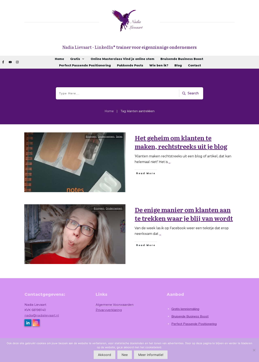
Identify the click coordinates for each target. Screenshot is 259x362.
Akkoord (104, 355)
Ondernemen (106, 136)
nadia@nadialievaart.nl (41, 315)
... (169, 162)
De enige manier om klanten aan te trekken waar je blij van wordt (184, 214)
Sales (119, 136)
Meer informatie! (150, 355)
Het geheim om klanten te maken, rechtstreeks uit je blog (181, 142)
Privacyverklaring (109, 310)
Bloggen (91, 136)
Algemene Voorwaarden (115, 305)
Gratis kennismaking (185, 309)
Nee (125, 355)
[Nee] (254, 350)
